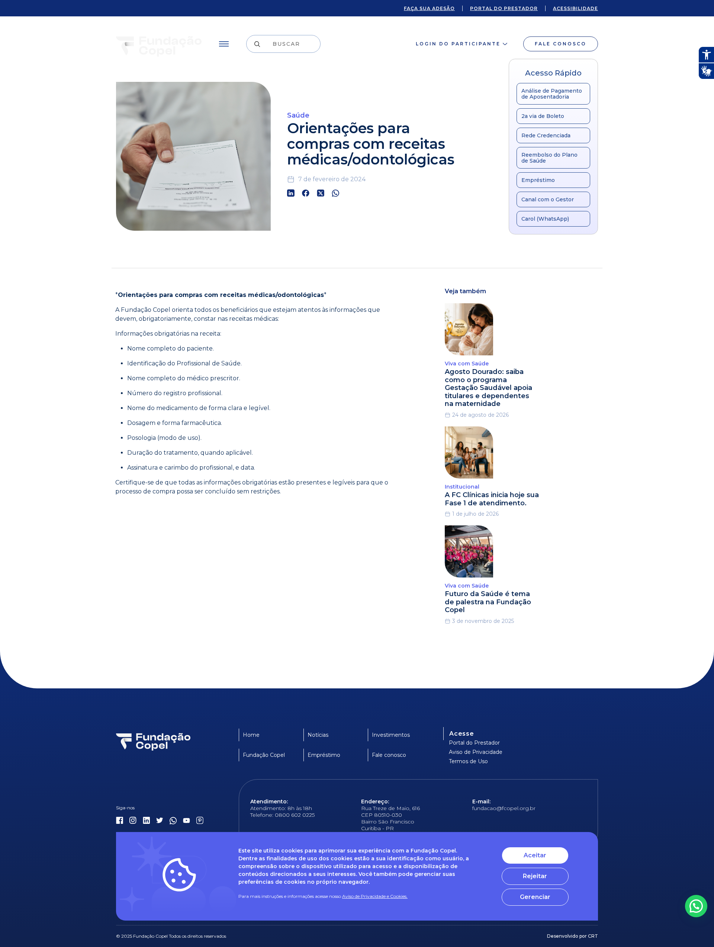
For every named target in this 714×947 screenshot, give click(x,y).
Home (251, 735)
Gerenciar (535, 896)
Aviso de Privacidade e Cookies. (375, 896)
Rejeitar (535, 876)
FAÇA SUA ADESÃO (429, 8)
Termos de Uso (468, 761)
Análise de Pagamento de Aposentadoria (551, 93)
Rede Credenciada (545, 135)
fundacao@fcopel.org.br (504, 808)
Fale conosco (560, 44)
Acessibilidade (575, 8)
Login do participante (458, 44)
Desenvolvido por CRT (572, 936)
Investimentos (391, 735)
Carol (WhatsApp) (545, 218)
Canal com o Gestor (547, 199)
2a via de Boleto (542, 116)
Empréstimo (538, 180)
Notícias (318, 735)
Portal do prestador (504, 8)
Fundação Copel (264, 755)
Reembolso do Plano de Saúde (549, 157)
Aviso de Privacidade (475, 752)
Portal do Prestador (474, 742)
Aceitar (535, 855)
